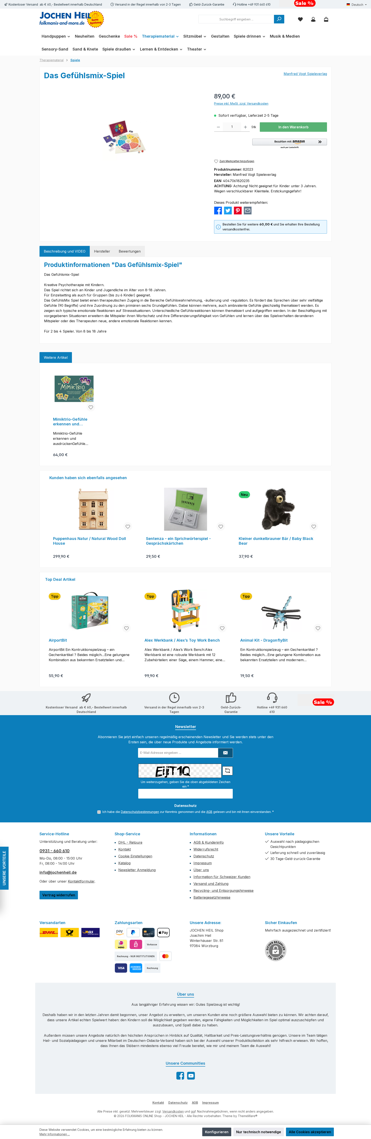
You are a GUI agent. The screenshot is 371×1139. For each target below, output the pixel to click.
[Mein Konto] (313, 19)
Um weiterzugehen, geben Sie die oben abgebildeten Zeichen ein (185, 784)
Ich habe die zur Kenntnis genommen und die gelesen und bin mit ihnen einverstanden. (188, 812)
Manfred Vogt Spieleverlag (305, 74)
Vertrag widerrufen (58, 895)
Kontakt (124, 849)
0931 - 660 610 (55, 850)
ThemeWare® (247, 1116)
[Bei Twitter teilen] (228, 210)
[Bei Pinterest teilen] (238, 210)
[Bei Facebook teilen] (218, 210)
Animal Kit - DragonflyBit (264, 640)
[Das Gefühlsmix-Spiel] (124, 138)
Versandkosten (173, 1111)
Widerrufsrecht (205, 849)
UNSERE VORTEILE (4, 868)
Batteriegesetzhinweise (211, 897)
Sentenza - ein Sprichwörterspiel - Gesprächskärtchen (85, 541)
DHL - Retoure (130, 842)
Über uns (201, 870)
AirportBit (58, 640)
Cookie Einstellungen (135, 856)
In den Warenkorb (293, 127)
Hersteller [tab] (102, 251)
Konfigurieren (216, 1132)
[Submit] (225, 753)
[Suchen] (279, 19)
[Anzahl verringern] (218, 127)
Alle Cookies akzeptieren (310, 1132)
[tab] (65, 251)
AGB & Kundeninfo (208, 842)
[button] (289, 144)
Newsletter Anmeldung (137, 870)
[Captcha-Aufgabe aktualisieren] (227, 770)
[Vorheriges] (49, 519)
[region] (125, 138)
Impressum (202, 863)
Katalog (124, 863)
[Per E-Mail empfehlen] (247, 210)
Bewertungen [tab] (130, 251)
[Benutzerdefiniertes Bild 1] (49, 932)
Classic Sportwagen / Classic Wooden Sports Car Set (275, 541)
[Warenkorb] (326, 19)
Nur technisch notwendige (258, 1132)
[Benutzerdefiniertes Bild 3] (90, 932)
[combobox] (236, 19)
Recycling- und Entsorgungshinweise (223, 890)
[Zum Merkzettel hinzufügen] (91, 407)
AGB (209, 812)
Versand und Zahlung (210, 883)
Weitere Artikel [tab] (56, 357)
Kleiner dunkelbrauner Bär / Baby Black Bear (183, 541)
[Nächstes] (322, 519)
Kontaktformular (81, 881)
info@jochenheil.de (58, 872)
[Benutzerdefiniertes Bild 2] (69, 932)
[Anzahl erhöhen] (245, 127)
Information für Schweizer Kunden (221, 877)
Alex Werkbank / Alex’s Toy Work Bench (182, 640)
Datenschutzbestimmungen (140, 812)
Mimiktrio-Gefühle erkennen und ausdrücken (70, 421)
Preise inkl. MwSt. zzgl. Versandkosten (241, 103)
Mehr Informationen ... (55, 1134)
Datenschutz (203, 856)
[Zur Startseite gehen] (72, 19)
